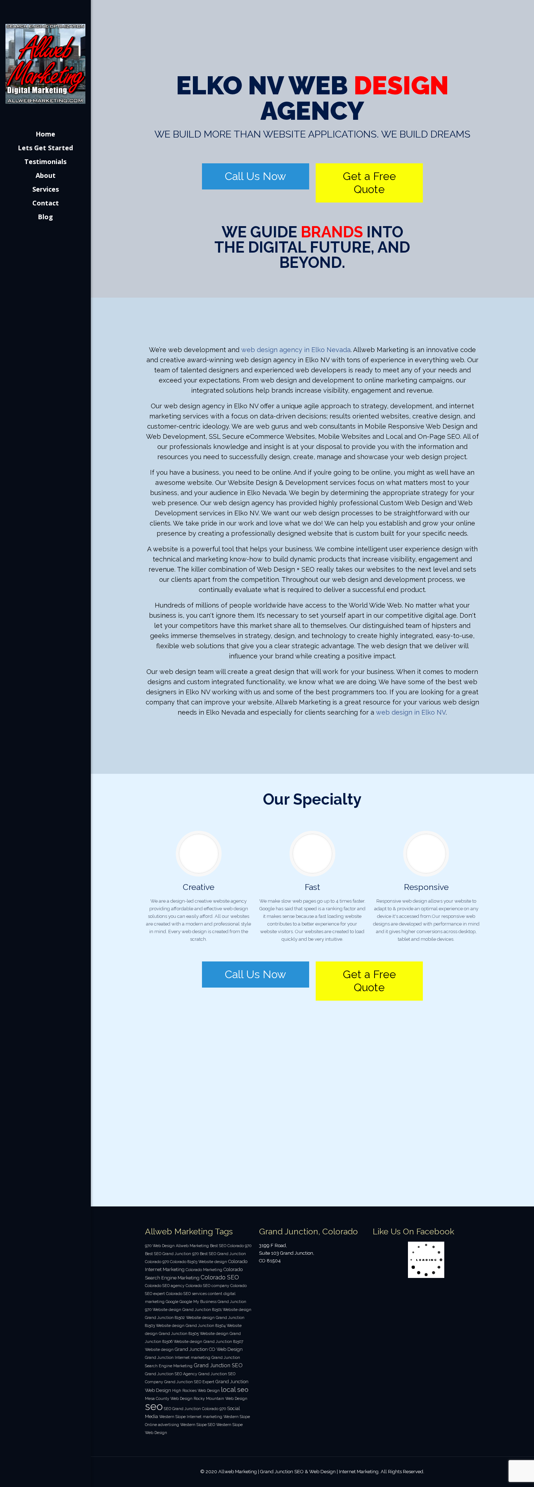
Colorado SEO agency (165, 1285)
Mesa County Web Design (169, 1398)
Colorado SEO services (186, 1293)
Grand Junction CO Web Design (209, 1349)
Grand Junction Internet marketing (177, 1357)
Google (172, 1301)
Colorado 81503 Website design (198, 1261)
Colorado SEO (220, 1277)
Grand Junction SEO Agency (171, 1374)
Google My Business (198, 1301)
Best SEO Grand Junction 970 (172, 1253)
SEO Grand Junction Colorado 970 (195, 1408)
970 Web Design (160, 1245)
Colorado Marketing (204, 1269)
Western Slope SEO (197, 1424)
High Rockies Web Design (196, 1390)
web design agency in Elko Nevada (296, 350)
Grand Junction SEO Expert (189, 1382)
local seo (234, 1389)
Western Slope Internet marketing (190, 1416)
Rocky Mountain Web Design (220, 1398)
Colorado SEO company (207, 1285)
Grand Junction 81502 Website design (180, 1317)
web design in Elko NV (411, 712)
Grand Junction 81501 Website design (216, 1309)
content (215, 1293)
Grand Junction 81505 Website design (193, 1333)
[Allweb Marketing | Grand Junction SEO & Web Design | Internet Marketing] (45, 63)
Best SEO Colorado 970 (230, 1245)
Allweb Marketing (192, 1245)
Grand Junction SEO (218, 1365)
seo (154, 1406)
